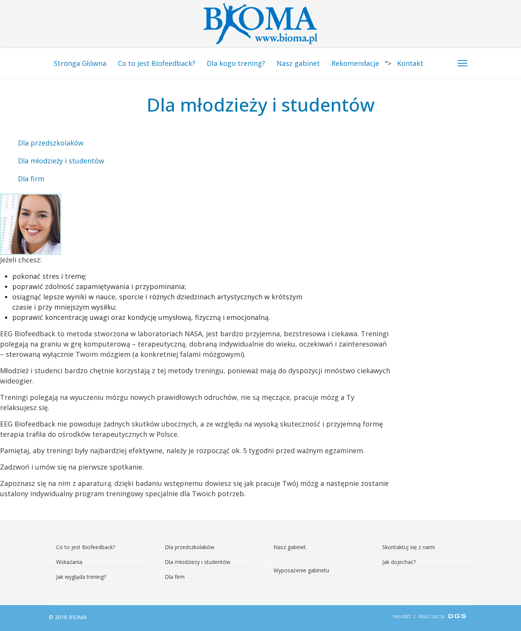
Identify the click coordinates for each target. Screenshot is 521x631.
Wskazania (69, 562)
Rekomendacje (355, 63)
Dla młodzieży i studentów (61, 160)
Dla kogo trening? (236, 63)
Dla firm (31, 178)
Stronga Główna (80, 63)
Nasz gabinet (298, 63)
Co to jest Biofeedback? (156, 63)
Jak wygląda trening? (81, 576)
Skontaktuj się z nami (408, 547)
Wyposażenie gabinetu (301, 570)
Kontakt (410, 63)
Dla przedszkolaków (51, 142)
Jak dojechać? (399, 562)
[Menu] (462, 63)
